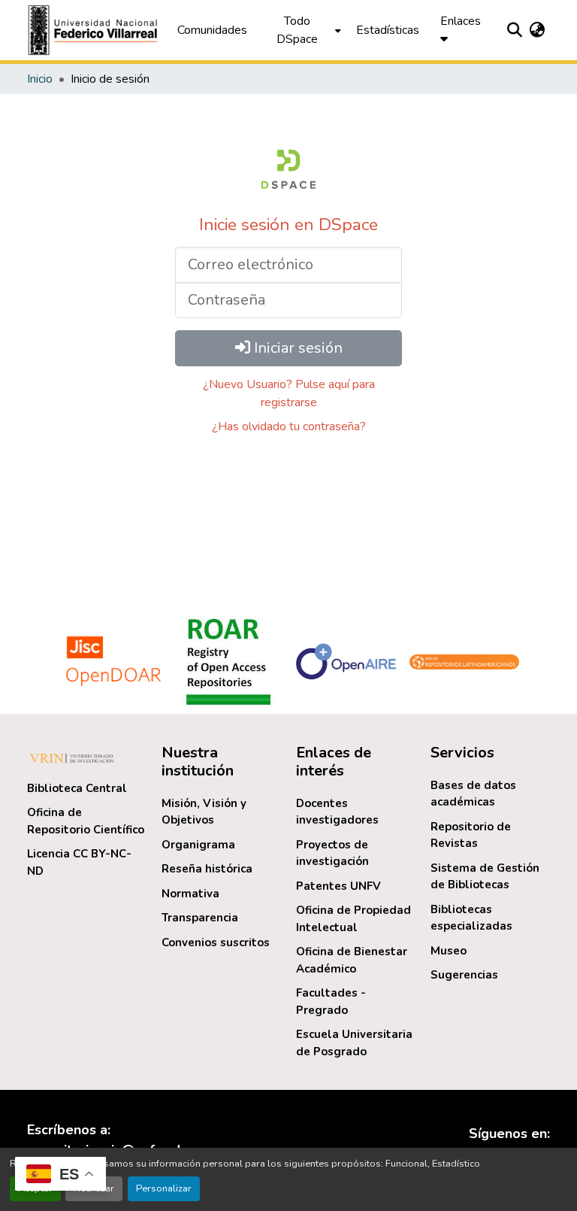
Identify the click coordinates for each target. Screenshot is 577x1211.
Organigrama (198, 844)
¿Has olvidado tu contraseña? (289, 426)
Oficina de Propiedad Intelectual (353, 919)
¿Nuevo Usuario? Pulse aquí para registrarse (289, 393)
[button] (94, 30)
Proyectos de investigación (332, 853)
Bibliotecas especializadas (471, 918)
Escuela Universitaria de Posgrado (354, 1043)
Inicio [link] (40, 79)
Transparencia (200, 917)
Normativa (190, 893)
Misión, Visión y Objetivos (204, 812)
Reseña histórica (207, 868)
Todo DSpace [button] (297, 30)
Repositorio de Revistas (470, 835)
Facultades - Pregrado (331, 1001)
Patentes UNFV (338, 886)
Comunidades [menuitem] (212, 30)
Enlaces (460, 21)
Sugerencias (464, 974)
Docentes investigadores (337, 812)
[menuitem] (301, 30)
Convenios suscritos (216, 942)
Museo (448, 950)
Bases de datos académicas (473, 794)
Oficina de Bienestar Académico (351, 960)
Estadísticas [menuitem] (387, 30)
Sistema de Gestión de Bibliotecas (484, 876)
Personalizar (164, 1188)
